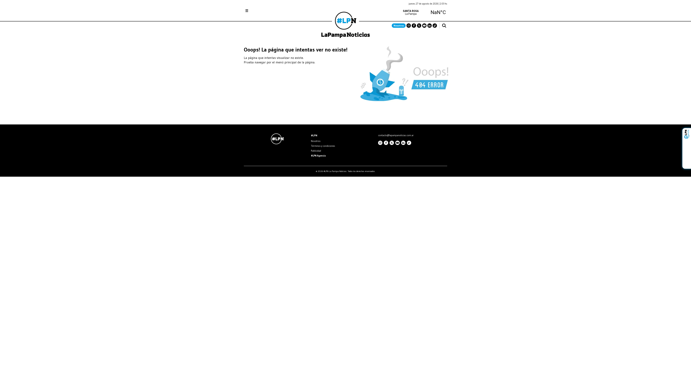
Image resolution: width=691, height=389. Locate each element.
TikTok (435, 25)
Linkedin (429, 25)
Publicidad (316, 150)
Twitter (419, 25)
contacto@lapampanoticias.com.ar (396, 135)
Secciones (256, 11)
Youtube (424, 25)
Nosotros (399, 25)
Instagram (409, 25)
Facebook (414, 25)
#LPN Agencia (318, 155)
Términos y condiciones (323, 145)
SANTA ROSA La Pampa (424, 12)
